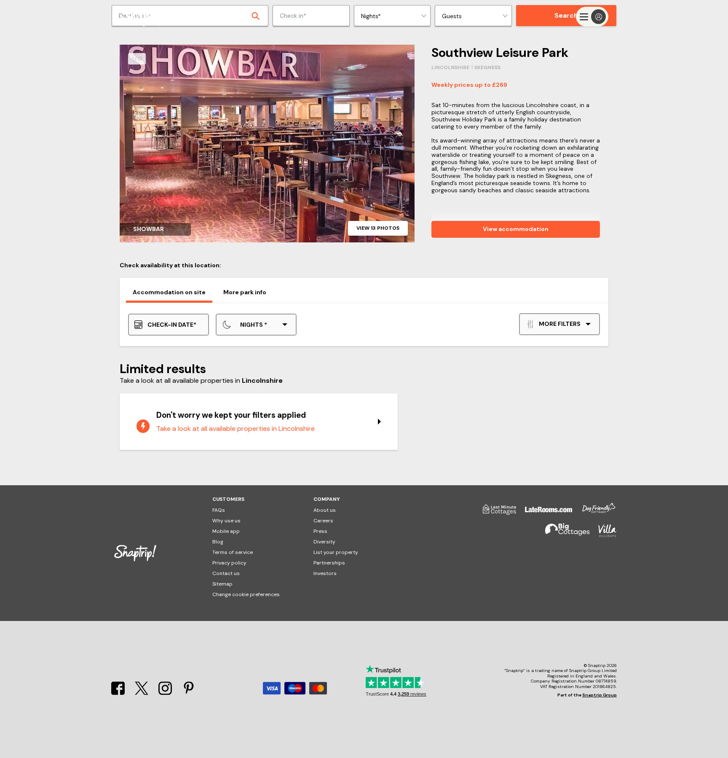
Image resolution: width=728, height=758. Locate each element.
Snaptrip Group (599, 695)
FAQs (218, 510)
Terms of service (232, 552)
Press (320, 531)
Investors (325, 573)
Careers (323, 520)
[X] (141, 692)
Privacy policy (229, 562)
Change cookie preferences (246, 594)
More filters (560, 324)
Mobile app (226, 531)
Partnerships (329, 562)
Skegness (487, 67)
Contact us (226, 573)
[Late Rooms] (544, 512)
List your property (335, 552)
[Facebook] (118, 692)
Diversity (324, 541)
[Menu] (592, 17)
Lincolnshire (450, 67)
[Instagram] (165, 692)
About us (324, 510)
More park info (244, 292)
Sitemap (222, 584)
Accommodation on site (169, 292)
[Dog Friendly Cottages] (594, 512)
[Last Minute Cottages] (495, 512)
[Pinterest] (188, 692)
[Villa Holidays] (603, 534)
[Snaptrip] (145, 17)
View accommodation (516, 229)
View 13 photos (377, 228)
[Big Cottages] (563, 534)
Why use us (226, 520)
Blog (217, 541)
